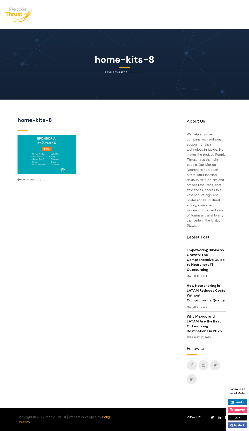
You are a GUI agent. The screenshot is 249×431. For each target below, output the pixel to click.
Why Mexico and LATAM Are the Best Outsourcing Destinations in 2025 (204, 324)
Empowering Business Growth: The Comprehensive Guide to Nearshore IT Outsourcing (206, 260)
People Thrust (115, 72)
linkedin (239, 402)
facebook (239, 425)
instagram (239, 409)
